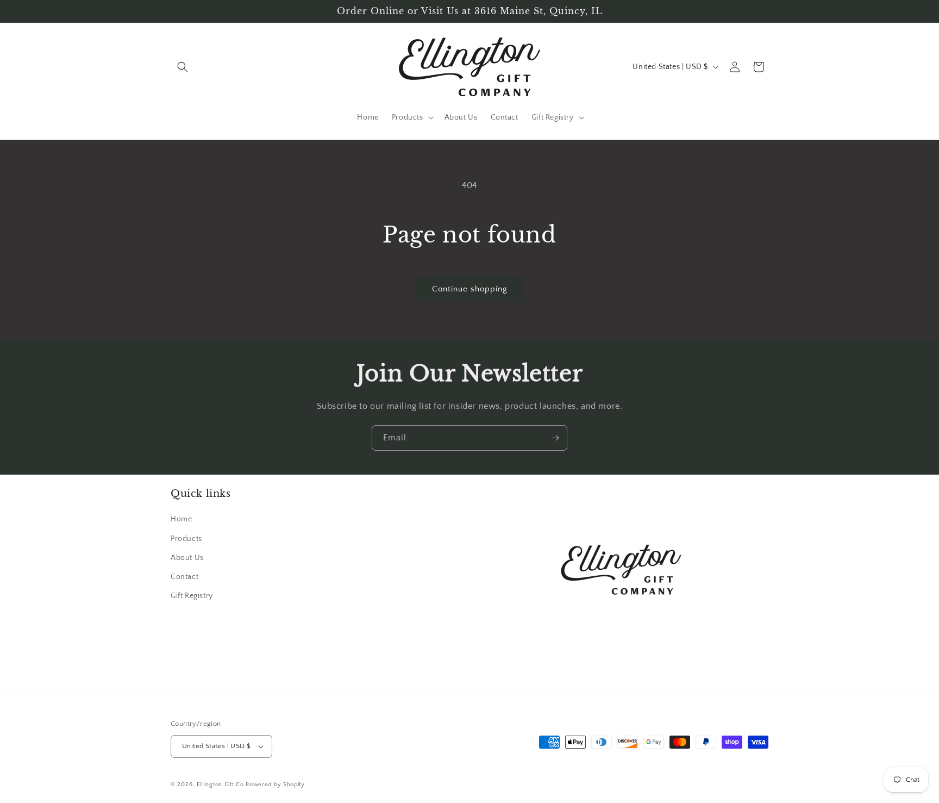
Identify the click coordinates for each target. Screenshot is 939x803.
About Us (187, 557)
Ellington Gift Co (220, 784)
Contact (184, 576)
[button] (183, 67)
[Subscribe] (555, 438)
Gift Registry (192, 596)
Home (181, 519)
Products (186, 538)
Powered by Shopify (275, 784)
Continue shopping (470, 289)
